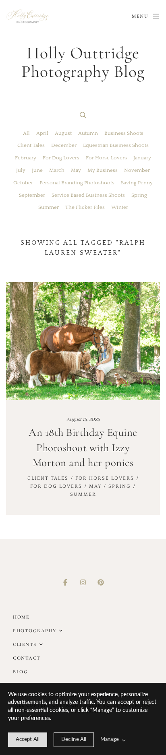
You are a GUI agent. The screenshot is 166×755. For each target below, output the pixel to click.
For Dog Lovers (61, 158)
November (137, 170)
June (37, 170)
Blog (20, 672)
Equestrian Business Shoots (116, 145)
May (76, 170)
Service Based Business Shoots (88, 195)
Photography (34, 630)
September (32, 195)
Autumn (88, 133)
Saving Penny (137, 183)
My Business (102, 170)
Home (21, 617)
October (23, 183)
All (26, 133)
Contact (27, 658)
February (25, 158)
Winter (119, 207)
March (56, 170)
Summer (48, 207)
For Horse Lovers (106, 158)
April (42, 133)
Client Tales (31, 145)
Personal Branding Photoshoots (76, 183)
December (64, 145)
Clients (25, 644)
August (63, 133)
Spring (139, 195)
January (142, 158)
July (20, 170)
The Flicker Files (85, 207)
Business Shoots (123, 133)
